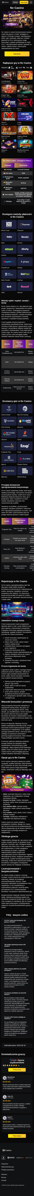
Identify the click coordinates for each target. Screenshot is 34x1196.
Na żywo (12, 67)
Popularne (4, 67)
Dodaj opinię (17, 1069)
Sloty (27, 67)
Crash (20, 67)
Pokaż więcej (17, 1136)
